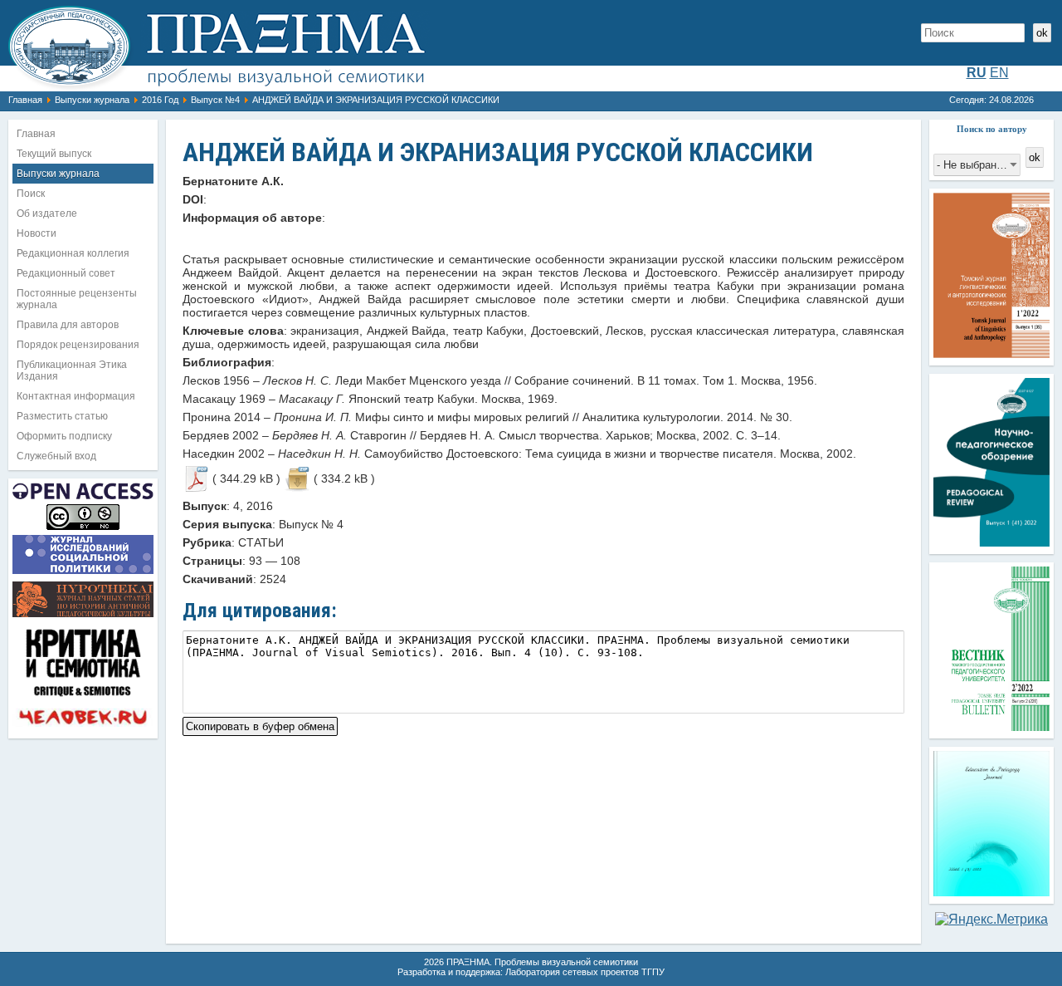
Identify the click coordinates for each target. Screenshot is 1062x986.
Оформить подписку (64, 436)
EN (999, 73)
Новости (36, 233)
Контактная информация (76, 396)
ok (1042, 33)
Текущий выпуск (54, 153)
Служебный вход (56, 456)
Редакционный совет (66, 273)
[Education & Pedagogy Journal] (991, 892)
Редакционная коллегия (73, 253)
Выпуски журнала (92, 100)
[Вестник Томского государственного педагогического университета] (991, 726)
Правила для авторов (68, 325)
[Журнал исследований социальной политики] (82, 574)
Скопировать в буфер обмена (260, 725)
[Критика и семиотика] (82, 699)
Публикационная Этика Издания (72, 370)
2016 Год (160, 100)
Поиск (31, 193)
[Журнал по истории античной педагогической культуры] (82, 617)
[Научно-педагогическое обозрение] (991, 542)
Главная (25, 100)
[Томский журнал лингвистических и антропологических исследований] (991, 353)
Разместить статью (62, 416)
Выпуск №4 (215, 100)
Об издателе (47, 213)
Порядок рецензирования (78, 345)
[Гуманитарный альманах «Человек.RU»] (82, 726)
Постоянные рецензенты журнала (77, 299)
